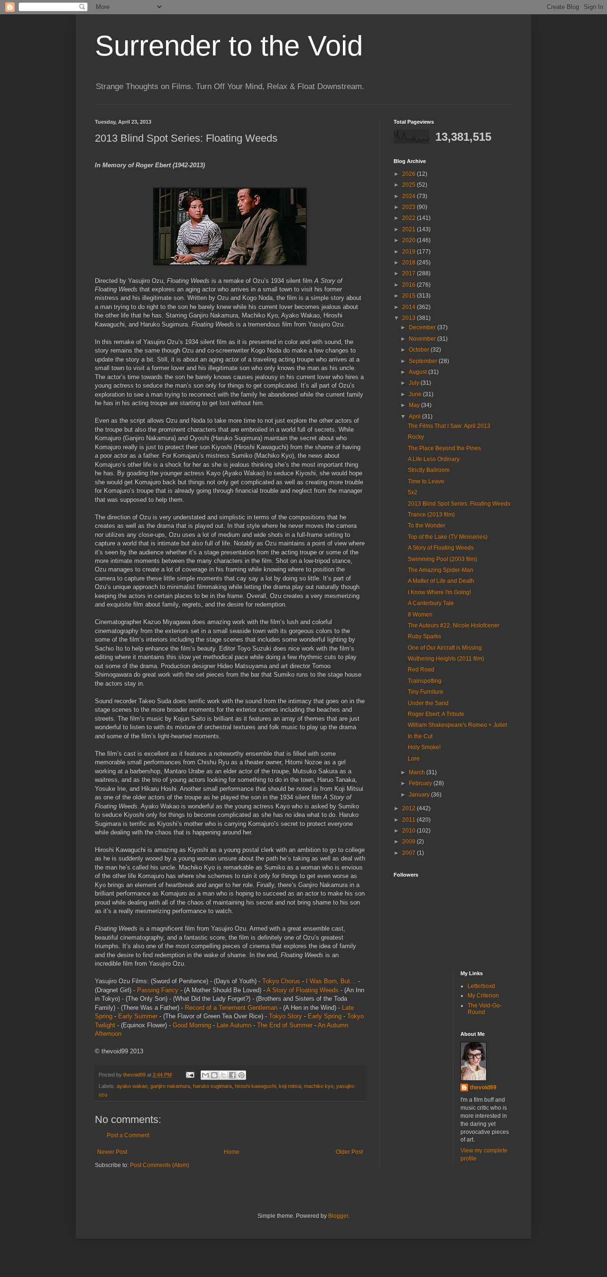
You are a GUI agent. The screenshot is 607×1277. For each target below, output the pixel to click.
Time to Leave (426, 481)
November (423, 338)
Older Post (349, 1152)
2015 (409, 295)
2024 (409, 196)
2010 (409, 830)
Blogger (338, 1216)
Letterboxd (481, 986)
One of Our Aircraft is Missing (445, 647)
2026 (409, 174)
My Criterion (483, 995)
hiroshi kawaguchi (255, 1086)
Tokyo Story (285, 1016)
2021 (409, 229)
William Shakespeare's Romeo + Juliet (457, 725)
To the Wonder (426, 525)
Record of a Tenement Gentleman (231, 1007)
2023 (409, 207)
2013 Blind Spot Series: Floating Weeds (459, 503)
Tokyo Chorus (281, 981)
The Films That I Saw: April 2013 (449, 426)
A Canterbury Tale (431, 603)
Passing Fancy (157, 990)
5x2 (412, 492)
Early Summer (137, 1016)
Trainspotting (424, 681)
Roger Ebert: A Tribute (436, 714)
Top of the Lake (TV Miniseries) (447, 537)
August (418, 372)
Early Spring (324, 1016)
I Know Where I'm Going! (439, 592)
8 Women (420, 614)
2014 (409, 307)
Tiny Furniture (425, 691)
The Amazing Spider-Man (440, 570)
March (417, 772)
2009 (409, 841)
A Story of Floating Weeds (303, 990)
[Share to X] (223, 1075)
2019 (409, 251)
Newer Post (112, 1152)
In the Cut (420, 736)
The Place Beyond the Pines (444, 448)
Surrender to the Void (229, 46)
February (421, 783)
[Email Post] (190, 1075)
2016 (409, 284)
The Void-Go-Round (485, 1008)
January (420, 794)
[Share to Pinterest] (241, 1075)
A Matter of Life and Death (441, 581)
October (420, 349)
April (415, 416)
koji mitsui (290, 1086)
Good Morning (192, 1025)
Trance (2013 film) (431, 514)
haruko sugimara (212, 1086)
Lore (414, 758)
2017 (409, 273)
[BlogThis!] (214, 1075)
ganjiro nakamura (170, 1086)
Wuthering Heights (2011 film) (446, 658)
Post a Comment (128, 1135)
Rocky (416, 437)
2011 (409, 819)
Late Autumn (234, 1025)
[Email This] (205, 1075)
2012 (409, 808)
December (423, 327)
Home (231, 1152)
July (415, 383)
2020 (409, 240)
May (415, 405)
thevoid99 (483, 1087)
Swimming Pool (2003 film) (442, 559)
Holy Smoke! (424, 747)
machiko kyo (318, 1086)
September (424, 361)
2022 (409, 218)
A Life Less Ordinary (434, 459)
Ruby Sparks (424, 636)
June (416, 394)
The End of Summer (285, 1025)
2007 (409, 853)
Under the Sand (428, 703)
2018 (409, 262)
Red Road (421, 669)
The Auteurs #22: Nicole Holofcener (453, 625)
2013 (409, 318)
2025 (409, 184)
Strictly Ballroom (429, 470)
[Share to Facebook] (232, 1075)
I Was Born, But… (331, 981)
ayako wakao (132, 1086)
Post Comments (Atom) (159, 1165)
